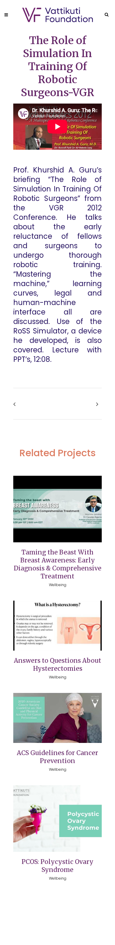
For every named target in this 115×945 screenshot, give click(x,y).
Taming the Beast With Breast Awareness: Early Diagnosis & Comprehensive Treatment (57, 564)
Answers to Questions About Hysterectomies (57, 665)
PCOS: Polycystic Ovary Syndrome (57, 866)
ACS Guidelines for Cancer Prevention (57, 757)
